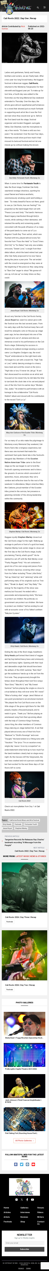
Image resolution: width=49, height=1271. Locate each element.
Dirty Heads (7, 824)
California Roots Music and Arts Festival (24, 820)
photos (21, 806)
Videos (40, 1212)
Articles (7, 1212)
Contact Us (40, 1223)
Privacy (21, 1268)
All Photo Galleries (23, 1140)
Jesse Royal (7, 828)
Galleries (24, 1208)
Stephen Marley (21, 828)
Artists (7, 1217)
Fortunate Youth (31, 824)
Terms (28, 1268)
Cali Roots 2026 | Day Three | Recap (20, 917)
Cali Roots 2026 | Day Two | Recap (20, 985)
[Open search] (38, 7)
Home (6, 1208)
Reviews (24, 1217)
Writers (40, 1217)
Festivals (18, 824)
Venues (40, 1208)
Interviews (25, 1212)
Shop (22, 1222)
